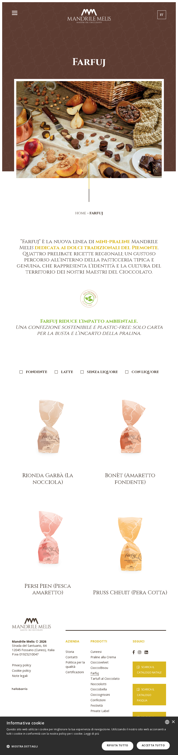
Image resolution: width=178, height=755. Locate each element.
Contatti (71, 657)
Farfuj (95, 673)
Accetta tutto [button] (153, 745)
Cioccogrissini (100, 695)
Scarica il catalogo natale (149, 669)
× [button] (173, 722)
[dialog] (89, 736)
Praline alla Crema (103, 657)
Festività (97, 705)
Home (80, 213)
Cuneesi (96, 652)
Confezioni (98, 700)
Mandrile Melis (89, 16)
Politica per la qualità (75, 664)
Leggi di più (91, 733)
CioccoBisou (99, 668)
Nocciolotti (98, 684)
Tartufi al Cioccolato (105, 678)
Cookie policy (21, 670)
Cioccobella (99, 689)
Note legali (20, 676)
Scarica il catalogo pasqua (145, 695)
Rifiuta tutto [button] (117, 745)
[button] (22, 746)
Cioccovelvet (100, 662)
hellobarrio (19, 689)
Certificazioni (75, 672)
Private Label (100, 711)
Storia (70, 652)
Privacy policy (21, 665)
